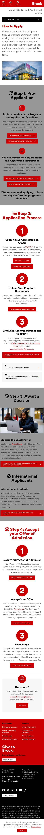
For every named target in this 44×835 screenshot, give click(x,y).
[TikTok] (25, 790)
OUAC (28, 247)
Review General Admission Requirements (20, 178)
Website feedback (28, 739)
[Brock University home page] (37, 3)
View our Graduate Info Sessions (20, 141)
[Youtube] (20, 790)
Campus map (7, 736)
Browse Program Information (20, 135)
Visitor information (29, 727)
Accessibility (14, 781)
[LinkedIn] (16, 790)
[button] (22, 367)
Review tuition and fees (22, 266)
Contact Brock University (27, 731)
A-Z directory (8, 796)
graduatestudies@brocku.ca (21, 349)
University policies (8, 779)
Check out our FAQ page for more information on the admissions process (19, 464)
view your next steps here (22, 665)
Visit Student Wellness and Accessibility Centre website (22, 355)
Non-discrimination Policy (11, 776)
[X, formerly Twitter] (8, 790)
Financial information (9, 739)
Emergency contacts (9, 727)
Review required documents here (22, 309)
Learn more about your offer (22, 578)
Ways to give (8, 760)
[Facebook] (3, 790)
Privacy (4, 781)
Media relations (27, 736)
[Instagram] (12, 790)
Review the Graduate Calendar (20, 184)
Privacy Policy (36, 827)
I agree (22, 830)
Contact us (22, 705)
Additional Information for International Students (18, 513)
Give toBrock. (8, 748)
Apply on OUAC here (22, 260)
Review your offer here (22, 623)
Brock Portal (17, 444)
